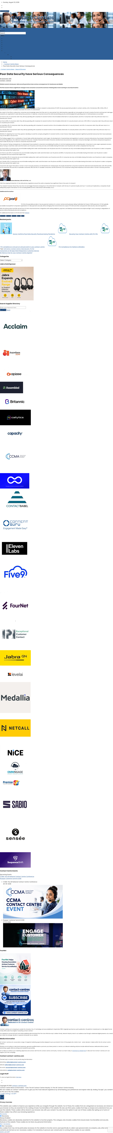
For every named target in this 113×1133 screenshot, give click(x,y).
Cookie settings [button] (5, 1094)
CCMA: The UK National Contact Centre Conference (17, 876)
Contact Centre (16, 249)
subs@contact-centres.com (16, 1070)
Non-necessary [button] (5, 1124)
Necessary (5, 1116)
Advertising (7, 47)
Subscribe (6, 49)
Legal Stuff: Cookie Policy (20, 59)
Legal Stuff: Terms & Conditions (19, 55)
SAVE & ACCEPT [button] (5, 1132)
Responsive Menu (5, 11)
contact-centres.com (19, 1086)
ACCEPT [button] (13, 1094)
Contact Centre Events (10, 45)
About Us (9, 53)
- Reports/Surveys (20, 69)
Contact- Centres (5, 81)
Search (2, 31)
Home (5, 39)
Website (27, 213)
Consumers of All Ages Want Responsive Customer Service (19, 251)
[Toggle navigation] (0, 29)
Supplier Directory (9, 41)
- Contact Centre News (7, 69)
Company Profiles (9, 43)
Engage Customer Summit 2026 (10, 878)
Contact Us (7, 51)
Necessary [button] (3, 1114)
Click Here (18, 1077)
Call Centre (6, 249)
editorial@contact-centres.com (16, 1062)
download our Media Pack (79, 1051)
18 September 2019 (5, 79)
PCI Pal (32, 249)
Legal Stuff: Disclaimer (19, 57)
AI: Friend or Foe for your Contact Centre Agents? (16, 253)
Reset (8, 310)
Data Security (25, 249)
